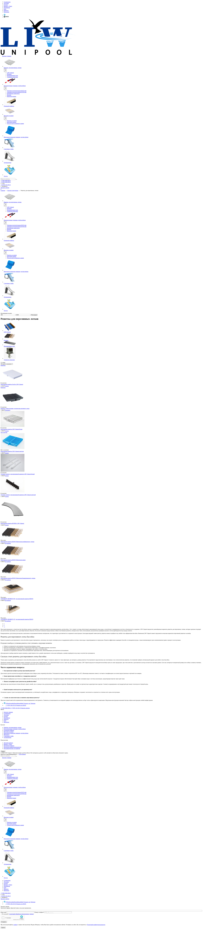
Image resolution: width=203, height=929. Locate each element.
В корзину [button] (7, 410)
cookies (15, 924)
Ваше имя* (4, 912)
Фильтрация (34, 314)
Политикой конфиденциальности (96, 924)
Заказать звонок (5, 187)
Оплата (6, 716)
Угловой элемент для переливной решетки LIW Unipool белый (18, 474)
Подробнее (8, 543)
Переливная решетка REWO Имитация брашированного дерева (18, 578)
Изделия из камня (8, 731)
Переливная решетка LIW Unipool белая (11, 429)
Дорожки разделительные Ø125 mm (16, 90)
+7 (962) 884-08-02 (6, 180)
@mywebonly (22, 754)
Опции (7, 386)
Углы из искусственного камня (15, 123)
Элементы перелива (12, 77)
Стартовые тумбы (8, 736)
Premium (9, 74)
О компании (7, 713)
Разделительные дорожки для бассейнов (15, 729)
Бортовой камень (11, 122)
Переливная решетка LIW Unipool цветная (12, 451)
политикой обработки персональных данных (21, 914)
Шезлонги (6, 734)
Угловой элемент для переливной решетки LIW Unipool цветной (18, 494)
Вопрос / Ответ (8, 744)
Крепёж (9, 95)
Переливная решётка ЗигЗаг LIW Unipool (12, 384)
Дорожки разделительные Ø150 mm (16, 92)
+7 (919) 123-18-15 (6, 184)
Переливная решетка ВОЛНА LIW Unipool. (12, 523)
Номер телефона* (39, 912)
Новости (6, 719)
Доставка (6, 715)
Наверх (3, 751)
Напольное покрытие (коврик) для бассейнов (16, 733)
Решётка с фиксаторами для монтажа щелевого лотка (15, 408)
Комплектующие (11, 96)
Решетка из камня (12, 120)
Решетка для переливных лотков (12, 727)
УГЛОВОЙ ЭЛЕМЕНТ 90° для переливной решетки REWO (17, 598)
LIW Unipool (10, 72)
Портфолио (7, 718)
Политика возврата (9, 745)
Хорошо (3, 927)
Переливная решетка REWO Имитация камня (13, 560)
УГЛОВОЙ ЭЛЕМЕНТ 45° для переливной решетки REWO (17, 619)
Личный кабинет (8, 743)
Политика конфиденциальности (12, 747)
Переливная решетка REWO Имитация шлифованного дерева (17, 541)
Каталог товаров (8, 712)
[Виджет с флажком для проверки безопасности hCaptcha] (13, 918)
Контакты (6, 722)
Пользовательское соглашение (12, 748)
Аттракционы (7, 737)
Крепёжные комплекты (13, 93)
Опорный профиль (9, 730)
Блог (5, 720)
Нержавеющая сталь (12, 75)
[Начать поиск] (16, 179)
